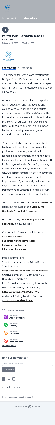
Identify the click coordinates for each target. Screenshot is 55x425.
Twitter (45, 202)
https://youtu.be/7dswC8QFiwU (20, 291)
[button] (5, 30)
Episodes (13, 397)
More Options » (9, 345)
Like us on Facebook (14, 249)
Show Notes (9, 67)
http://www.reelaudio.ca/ (18, 300)
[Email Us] (13, 379)
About (21, 397)
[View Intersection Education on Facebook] (3, 379)
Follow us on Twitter (14, 245)
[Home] (27, 8)
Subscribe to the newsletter (18, 240)
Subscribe (9, 369)
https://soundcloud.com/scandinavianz (25, 270)
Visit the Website (12, 236)
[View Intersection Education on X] (8, 379)
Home (4, 397)
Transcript (26, 67)
